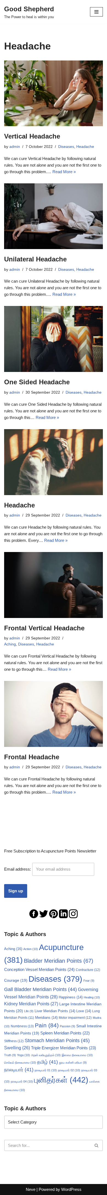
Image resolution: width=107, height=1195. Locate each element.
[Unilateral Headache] (53, 216)
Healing (92, 997)
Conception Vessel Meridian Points (39, 969)
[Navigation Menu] (96, 11)
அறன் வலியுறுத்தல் (46, 1055)
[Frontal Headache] (53, 714)
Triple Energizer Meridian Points (63, 1047)
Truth (10, 1055)
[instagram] (73, 913)
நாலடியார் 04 (22, 1081)
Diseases (66, 147)
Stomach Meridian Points (57, 1040)
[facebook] (34, 913)
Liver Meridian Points (55, 1011)
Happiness (71, 997)
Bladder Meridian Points (58, 961)
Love (83, 1011)
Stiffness (14, 1041)
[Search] (97, 1145)
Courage (15, 980)
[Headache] (53, 462)
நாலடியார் (18, 1069)
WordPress (71, 1189)
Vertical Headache (32, 136)
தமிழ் (47, 1062)
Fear (88, 980)
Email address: (18, 869)
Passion (67, 1026)
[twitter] (44, 913)
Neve (30, 1189)
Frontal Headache (31, 757)
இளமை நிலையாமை (77, 1055)
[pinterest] (53, 913)
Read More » (64, 171)
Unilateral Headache (35, 259)
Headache (85, 147)
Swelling (17, 1047)
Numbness (22, 1026)
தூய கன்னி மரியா (73, 1062)
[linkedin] (63, 913)
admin (14, 147)
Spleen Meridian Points (65, 1033)
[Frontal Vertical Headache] (53, 585)
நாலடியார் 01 (46, 1070)
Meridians (46, 1018)
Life (28, 1011)
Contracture (88, 970)
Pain (47, 1025)
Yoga (23, 1055)
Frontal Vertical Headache (44, 628)
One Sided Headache (37, 382)
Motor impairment (75, 1018)
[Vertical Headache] (53, 93)
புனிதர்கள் (61, 1079)
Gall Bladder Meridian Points (40, 989)
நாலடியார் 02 (69, 1070)
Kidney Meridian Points (31, 1003)
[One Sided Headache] (53, 339)
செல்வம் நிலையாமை (20, 1062)
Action (30, 949)
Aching (10, 644)
